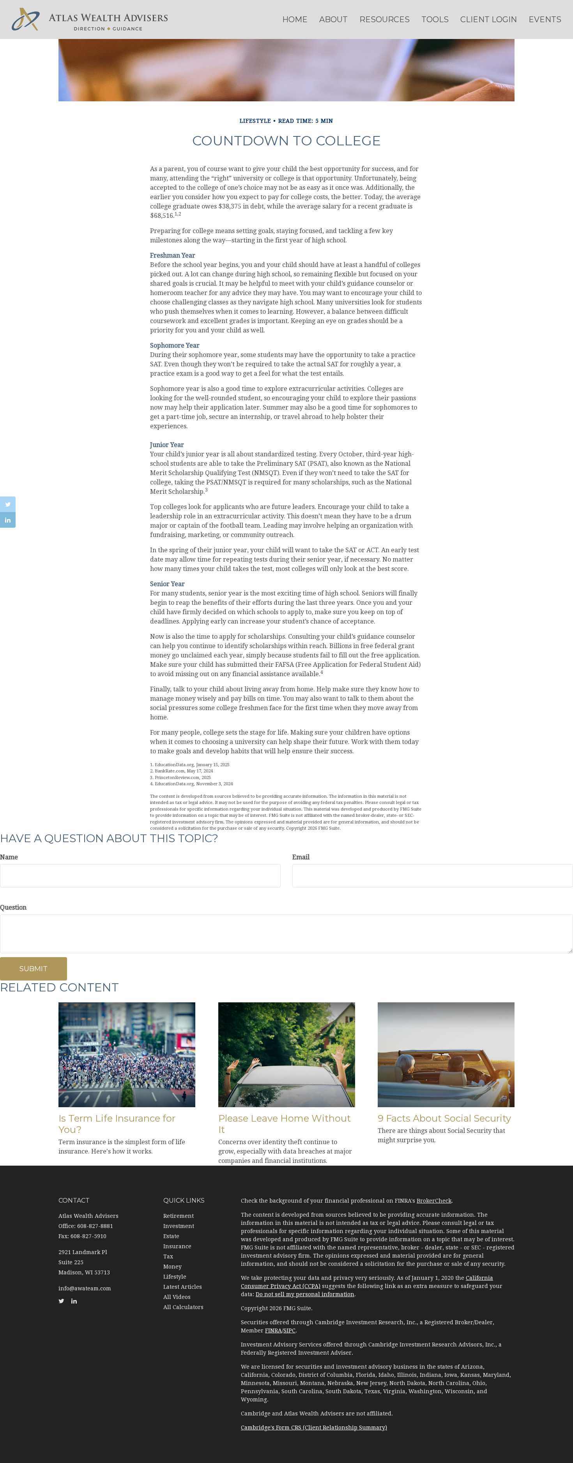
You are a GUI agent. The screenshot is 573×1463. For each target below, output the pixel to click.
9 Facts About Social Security (444, 1118)
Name (9, 857)
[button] (333, 19)
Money (172, 1266)
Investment (178, 1226)
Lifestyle (174, 1277)
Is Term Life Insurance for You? (116, 1124)
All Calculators (183, 1307)
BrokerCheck (434, 1201)
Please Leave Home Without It (284, 1124)
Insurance (177, 1246)
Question (13, 907)
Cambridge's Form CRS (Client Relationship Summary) (314, 1427)
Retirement (178, 1216)
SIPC (289, 1330)
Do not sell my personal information (305, 1294)
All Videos (177, 1297)
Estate (171, 1236)
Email (300, 857)
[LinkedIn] (8, 520)
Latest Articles (182, 1287)
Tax (168, 1256)
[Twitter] (8, 504)
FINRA (273, 1330)
